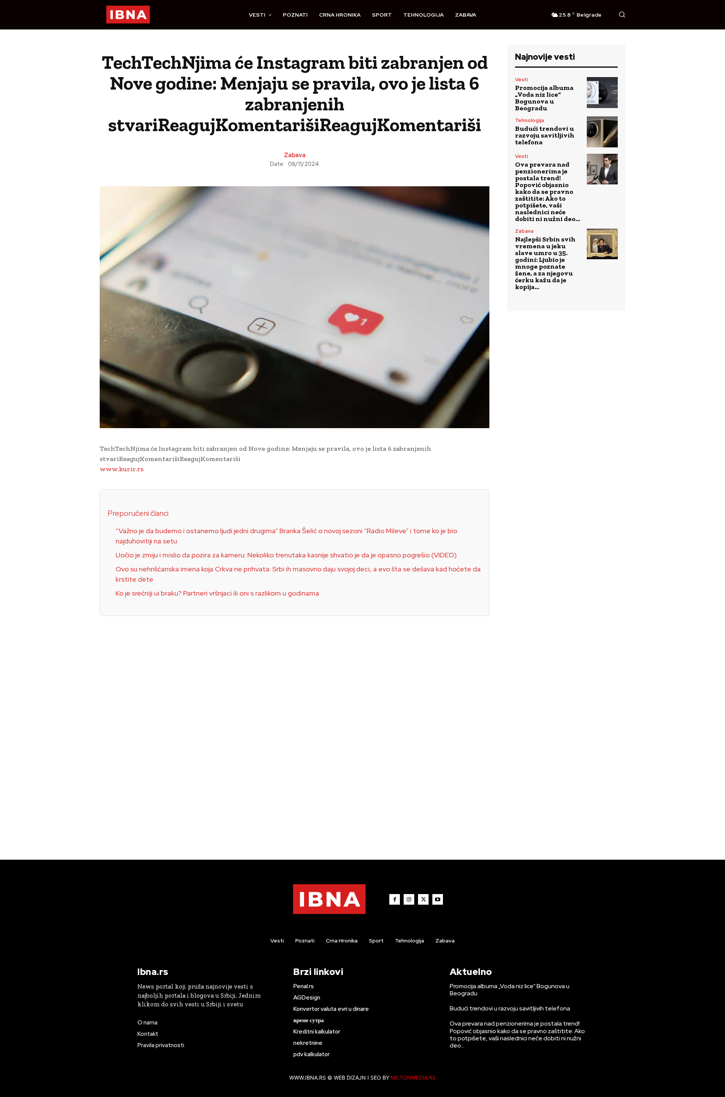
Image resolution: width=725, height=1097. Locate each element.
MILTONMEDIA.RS (413, 1077)
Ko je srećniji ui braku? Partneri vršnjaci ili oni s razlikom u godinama (217, 593)
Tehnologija (529, 120)
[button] (622, 14)
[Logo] (128, 14)
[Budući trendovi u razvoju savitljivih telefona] (602, 131)
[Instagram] (409, 899)
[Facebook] (394, 899)
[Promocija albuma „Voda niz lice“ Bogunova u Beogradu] (602, 92)
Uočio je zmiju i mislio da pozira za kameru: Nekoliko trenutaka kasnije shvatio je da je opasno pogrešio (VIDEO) (286, 555)
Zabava (294, 155)
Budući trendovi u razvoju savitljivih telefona (544, 135)
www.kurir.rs (121, 469)
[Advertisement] (294, 729)
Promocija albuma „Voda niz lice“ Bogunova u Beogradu (544, 98)
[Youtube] (437, 899)
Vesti (521, 79)
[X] (423, 899)
